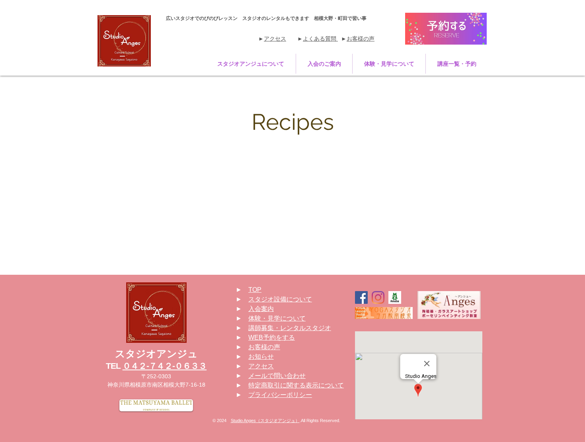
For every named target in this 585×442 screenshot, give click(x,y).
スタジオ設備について (280, 299)
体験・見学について (277, 318)
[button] (251, 64)
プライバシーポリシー (280, 394)
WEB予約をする (271, 337)
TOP (254, 289)
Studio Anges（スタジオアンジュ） (265, 420)
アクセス (275, 38)
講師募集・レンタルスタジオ (289, 328)
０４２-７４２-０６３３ (165, 365)
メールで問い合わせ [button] (277, 375)
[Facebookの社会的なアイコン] (361, 297)
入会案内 (261, 308)
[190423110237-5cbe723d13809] (394, 297)
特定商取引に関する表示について (296, 385)
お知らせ (261, 356)
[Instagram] (378, 297)
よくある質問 (320, 38)
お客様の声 (360, 38)
